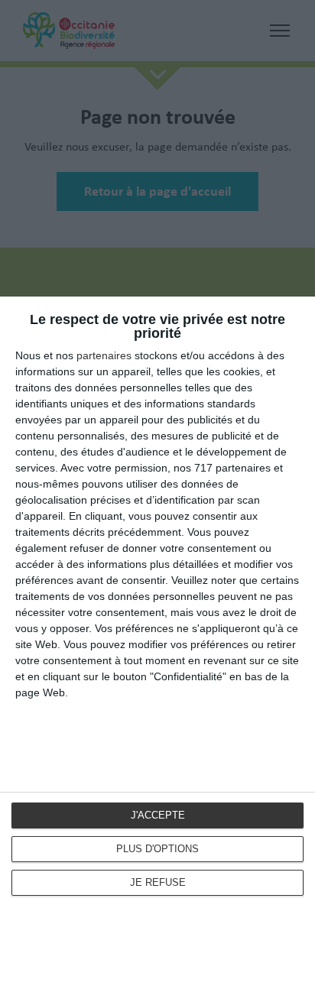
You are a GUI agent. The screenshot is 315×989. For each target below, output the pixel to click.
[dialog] (157, 643)
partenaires (104, 355)
